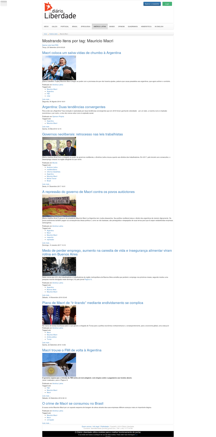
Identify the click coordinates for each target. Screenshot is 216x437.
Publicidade (105, 426)
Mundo (112, 26)
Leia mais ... (46, 99)
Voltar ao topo (209, 432)
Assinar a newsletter (152, 4)
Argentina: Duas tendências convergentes (73, 106)
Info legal (96, 426)
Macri (49, 233)
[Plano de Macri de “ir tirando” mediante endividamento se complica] (59, 315)
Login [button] (167, 4)
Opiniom (121, 26)
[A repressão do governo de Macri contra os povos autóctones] (59, 205)
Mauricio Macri (52, 89)
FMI (48, 93)
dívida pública (52, 337)
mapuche (50, 237)
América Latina (101, 26)
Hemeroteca (146, 26)
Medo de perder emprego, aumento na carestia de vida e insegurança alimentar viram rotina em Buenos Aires (107, 252)
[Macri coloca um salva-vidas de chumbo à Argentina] (59, 67)
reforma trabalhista (53, 172)
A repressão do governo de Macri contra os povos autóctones (88, 191)
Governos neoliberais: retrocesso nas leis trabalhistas (82, 134)
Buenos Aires (51, 289)
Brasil (75, 26)
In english (159, 26)
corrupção (50, 420)
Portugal (65, 26)
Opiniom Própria (58, 116)
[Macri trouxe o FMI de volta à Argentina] (59, 364)
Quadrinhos (133, 26)
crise (48, 96)
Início (46, 26)
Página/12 (88, 279)
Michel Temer (51, 178)
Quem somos (86, 426)
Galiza (54, 26)
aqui (136, 435)
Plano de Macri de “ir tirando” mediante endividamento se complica (92, 302)
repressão (50, 239)
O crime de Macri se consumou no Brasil (72, 403)
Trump (49, 339)
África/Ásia (85, 26)
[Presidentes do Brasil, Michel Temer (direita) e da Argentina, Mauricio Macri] (59, 146)
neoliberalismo (52, 169)
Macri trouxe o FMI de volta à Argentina (71, 350)
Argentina (50, 91)
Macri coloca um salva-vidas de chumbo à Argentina (81, 52)
